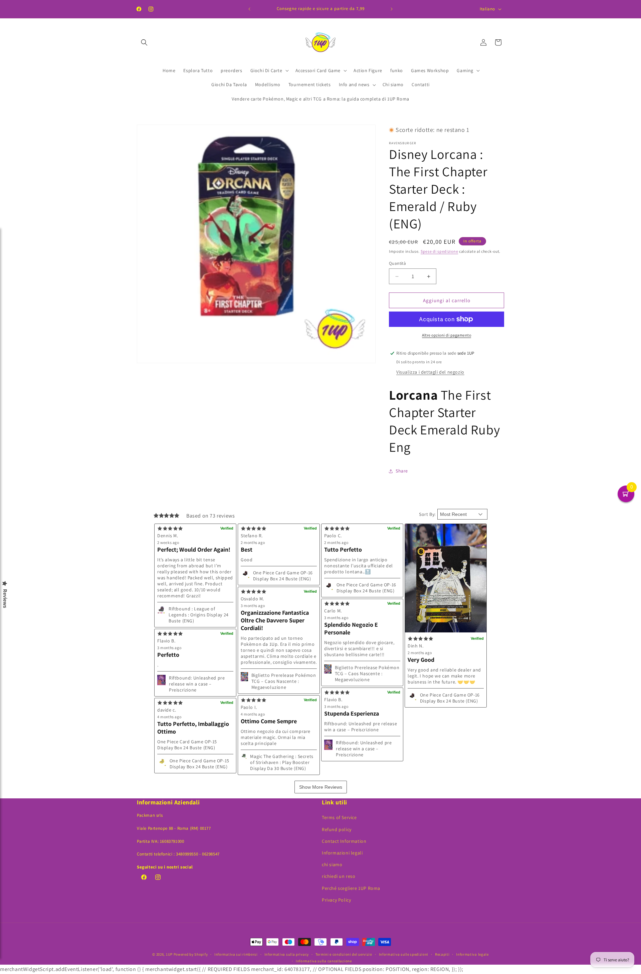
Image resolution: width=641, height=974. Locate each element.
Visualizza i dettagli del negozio (430, 372)
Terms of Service (339, 817)
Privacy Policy (336, 900)
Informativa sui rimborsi (236, 954)
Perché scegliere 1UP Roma (351, 888)
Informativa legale (472, 954)
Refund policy (337, 829)
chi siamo (332, 864)
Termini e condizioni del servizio (343, 954)
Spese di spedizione (439, 251)
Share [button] (402, 471)
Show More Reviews (320, 787)
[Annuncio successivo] (391, 9)
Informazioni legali (342, 853)
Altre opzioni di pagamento (446, 335)
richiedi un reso (339, 876)
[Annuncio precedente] (249, 9)
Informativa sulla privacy (286, 954)
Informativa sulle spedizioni (404, 954)
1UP (169, 954)
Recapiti (442, 954)
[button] (144, 42)
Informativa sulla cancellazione (324, 961)
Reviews (5, 598)
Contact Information (344, 841)
